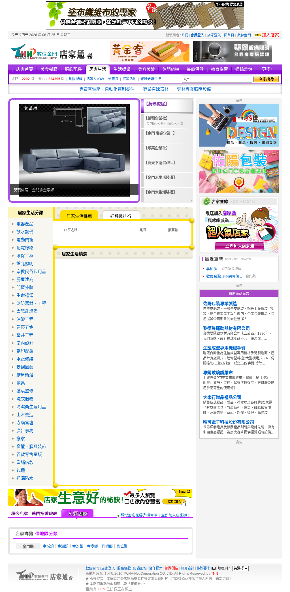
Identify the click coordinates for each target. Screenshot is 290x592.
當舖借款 (24, 462)
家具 (20, 383)
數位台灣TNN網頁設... (224, 276)
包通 (20, 470)
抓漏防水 (24, 478)
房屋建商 (24, 279)
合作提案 (156, 568)
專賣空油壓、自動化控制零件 (107, 89)
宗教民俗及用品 (31, 271)
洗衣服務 (24, 399)
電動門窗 (24, 239)
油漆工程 (24, 319)
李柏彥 (211, 268)
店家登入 (214, 35)
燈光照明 (24, 263)
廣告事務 (24, 430)
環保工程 (24, 255)
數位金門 (244, 35)
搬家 (20, 438)
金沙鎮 (77, 546)
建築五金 (24, 327)
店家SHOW (95, 79)
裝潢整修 (24, 391)
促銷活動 (129, 79)
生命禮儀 (24, 295)
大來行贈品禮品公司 (222, 397)
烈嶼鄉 (107, 546)
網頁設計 (187, 568)
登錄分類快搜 (150, 79)
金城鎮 (48, 546)
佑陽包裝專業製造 (220, 303)
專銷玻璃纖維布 (218, 372)
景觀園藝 (24, 367)
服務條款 (124, 568)
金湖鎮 (63, 546)
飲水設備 (24, 232)
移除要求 (203, 568)
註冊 (185, 35)
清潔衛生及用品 (31, 407)
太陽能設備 (27, 311)
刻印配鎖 (24, 351)
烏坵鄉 (121, 546)
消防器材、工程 (31, 303)
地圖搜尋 (75, 79)
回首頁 (229, 35)
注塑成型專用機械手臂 (224, 348)
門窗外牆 (24, 287)
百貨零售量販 (29, 454)
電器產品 (24, 224)
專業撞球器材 (156, 89)
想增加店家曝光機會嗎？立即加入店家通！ (156, 515)
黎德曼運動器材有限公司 (226, 328)
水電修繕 (24, 359)
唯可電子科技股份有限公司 (228, 422)
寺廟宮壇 (24, 422)
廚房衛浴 (24, 375)
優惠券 (113, 79)
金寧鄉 (92, 546)
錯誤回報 (140, 568)
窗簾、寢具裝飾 (31, 446)
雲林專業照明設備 (194, 89)
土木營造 (24, 414)
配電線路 (24, 247)
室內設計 (24, 343)
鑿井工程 (24, 335)
